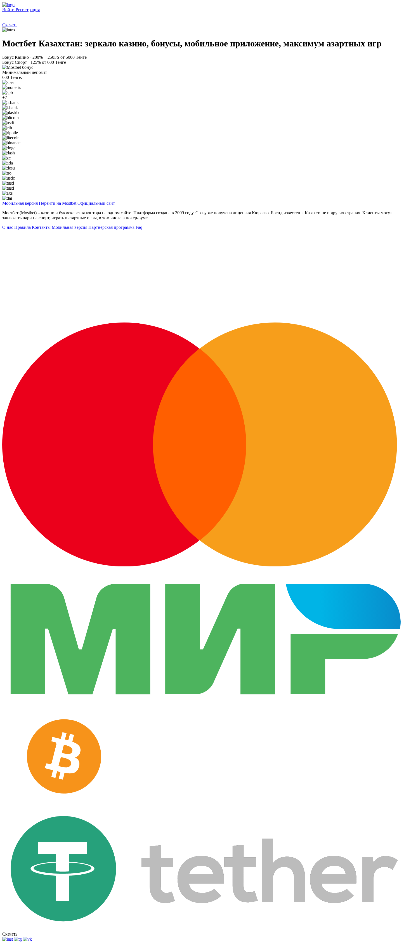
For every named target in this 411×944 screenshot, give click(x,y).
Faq (139, 227)
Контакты (42, 227)
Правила (23, 227)
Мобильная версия (70, 227)
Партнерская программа (112, 227)
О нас (8, 227)
